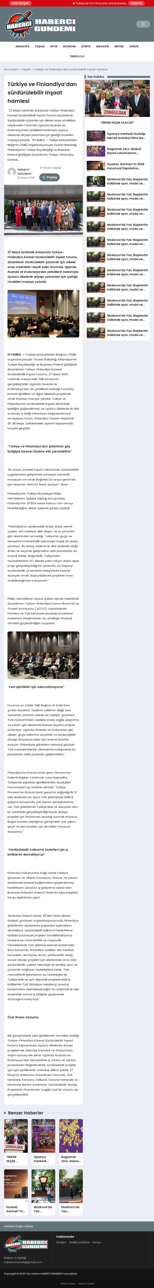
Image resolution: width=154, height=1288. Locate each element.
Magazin (102, 46)
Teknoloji (77, 56)
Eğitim (119, 46)
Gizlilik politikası (79, 1242)
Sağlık (134, 46)
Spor (53, 46)
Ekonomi (69, 46)
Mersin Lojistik (86, 1283)
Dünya (86, 46)
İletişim (61, 1242)
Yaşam (40, 46)
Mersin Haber (67, 1283)
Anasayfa (22, 46)
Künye (97, 1242)
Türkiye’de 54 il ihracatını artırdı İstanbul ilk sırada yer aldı (98, 3)
